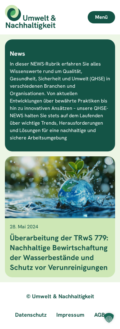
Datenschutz (30, 314)
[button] (109, 318)
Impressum (70, 314)
